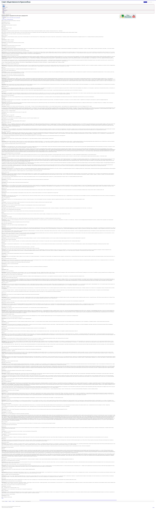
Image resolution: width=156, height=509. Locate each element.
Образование (4, 8)
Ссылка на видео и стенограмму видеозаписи (7, 19)
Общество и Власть (5, 7)
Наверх (2, 498)
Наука (3, 9)
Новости (4, 6)
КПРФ (3, 11)
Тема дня (4, 5)
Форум (3, 12)
